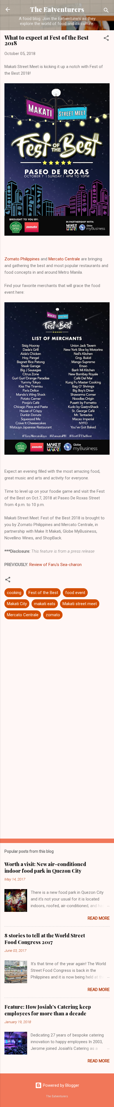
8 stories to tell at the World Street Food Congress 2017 (44, 938)
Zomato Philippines (22, 258)
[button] (106, 39)
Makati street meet (80, 603)
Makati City (17, 603)
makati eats (44, 603)
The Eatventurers (57, 9)
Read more (99, 918)
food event (75, 592)
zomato (53, 614)
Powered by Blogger (60, 1085)
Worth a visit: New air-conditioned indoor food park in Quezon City (45, 867)
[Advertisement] (57, 791)
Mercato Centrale (64, 258)
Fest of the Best (43, 592)
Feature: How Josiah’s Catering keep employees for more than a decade (47, 1010)
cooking (14, 592)
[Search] (106, 11)
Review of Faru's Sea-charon (55, 564)
